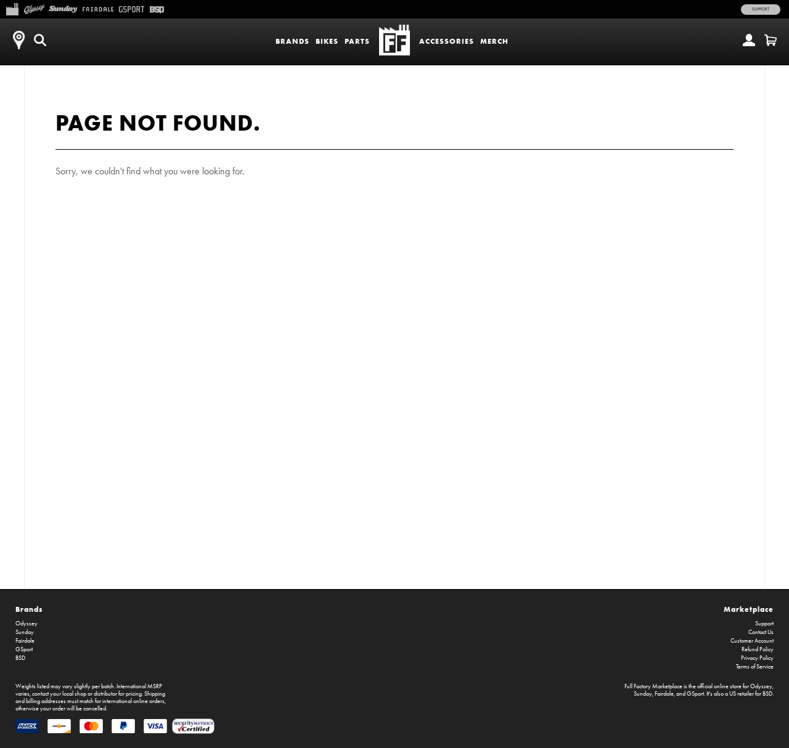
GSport (24, 649)
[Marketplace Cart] (770, 40)
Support (760, 9)
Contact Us (761, 632)
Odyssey (26, 623)
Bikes (327, 41)
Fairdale (25, 640)
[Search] (40, 40)
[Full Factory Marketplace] (12, 8)
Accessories (446, 41)
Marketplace (749, 609)
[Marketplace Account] (749, 40)
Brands (292, 41)
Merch (494, 41)
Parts (357, 41)
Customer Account (752, 640)
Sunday (24, 632)
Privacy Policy (757, 658)
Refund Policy (758, 649)
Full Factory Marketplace (653, 686)
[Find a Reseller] (18, 40)
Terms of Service (755, 666)
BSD (20, 658)
